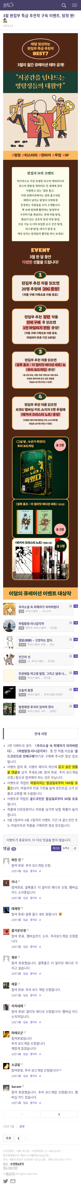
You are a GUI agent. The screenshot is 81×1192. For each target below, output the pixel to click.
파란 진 (16, 860)
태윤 (14, 984)
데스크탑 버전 (10, 1168)
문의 (5, 1164)
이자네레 (17, 1006)
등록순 (66, 848)
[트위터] (5, 1181)
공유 (22, 1126)
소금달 (15, 1065)
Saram (16, 1086)
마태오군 (17, 1033)
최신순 (56, 848)
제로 (14, 957)
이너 (14, 882)
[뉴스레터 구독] (12, 1181)
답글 (25, 871)
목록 (8, 1138)
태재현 (15, 908)
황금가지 (10, 1174)
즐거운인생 (18, 930)
